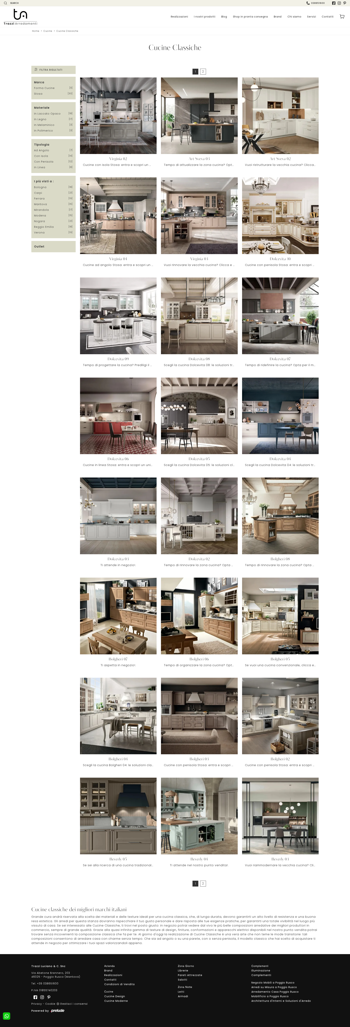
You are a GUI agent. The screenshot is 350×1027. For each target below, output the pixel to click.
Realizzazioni (179, 16)
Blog (224, 16)
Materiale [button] (42, 108)
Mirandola (41, 210)
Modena (40, 215)
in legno (40, 119)
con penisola (43, 161)
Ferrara (39, 198)
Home (35, 31)
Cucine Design (114, 996)
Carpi (38, 193)
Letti (181, 992)
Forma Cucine (44, 88)
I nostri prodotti (204, 16)
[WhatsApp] (6, 1016)
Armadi (183, 996)
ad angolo (41, 150)
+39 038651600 (48, 983)
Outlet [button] (39, 246)
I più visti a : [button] (44, 181)
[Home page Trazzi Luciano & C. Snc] (42, 17)
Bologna (40, 187)
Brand (278, 16)
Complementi (261, 975)
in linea (39, 167)
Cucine (48, 31)
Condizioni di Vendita (119, 984)
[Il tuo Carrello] (342, 16)
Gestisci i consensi (74, 1004)
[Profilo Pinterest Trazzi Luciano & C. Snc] (48, 997)
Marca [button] (39, 82)
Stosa (38, 94)
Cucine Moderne (116, 1001)
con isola (41, 156)
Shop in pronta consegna (250, 16)
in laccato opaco (47, 113)
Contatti (328, 16)
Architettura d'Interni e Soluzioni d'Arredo (281, 1001)
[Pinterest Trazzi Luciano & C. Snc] (344, 3)
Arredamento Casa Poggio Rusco (275, 992)
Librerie (183, 970)
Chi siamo (294, 16)
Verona (39, 232)
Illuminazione (260, 970)
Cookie (50, 1004)
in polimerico (43, 130)
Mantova (40, 204)
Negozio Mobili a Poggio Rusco (273, 982)
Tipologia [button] (41, 145)
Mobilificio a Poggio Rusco (270, 996)
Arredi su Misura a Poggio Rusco (274, 987)
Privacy (36, 1004)
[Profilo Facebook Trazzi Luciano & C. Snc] (333, 3)
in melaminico (44, 125)
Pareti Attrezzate (190, 975)
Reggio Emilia (44, 227)
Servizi (311, 16)
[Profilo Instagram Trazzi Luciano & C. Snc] (339, 3)
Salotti (182, 980)
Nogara (39, 221)
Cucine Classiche (67, 31)
